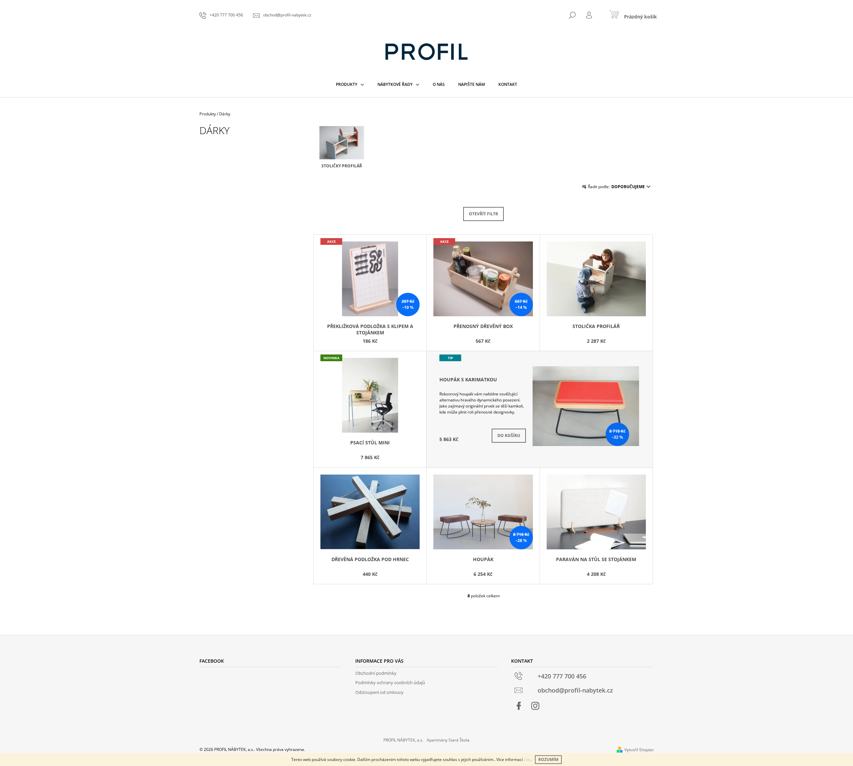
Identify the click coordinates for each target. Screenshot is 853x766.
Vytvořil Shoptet (639, 750)
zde (527, 759)
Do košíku (508, 435)
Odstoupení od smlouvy (379, 692)
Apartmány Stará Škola (448, 740)
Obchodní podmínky (376, 673)
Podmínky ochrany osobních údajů (390, 682)
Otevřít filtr (483, 214)
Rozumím (548, 759)
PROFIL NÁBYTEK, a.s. (403, 740)
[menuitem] (350, 84)
